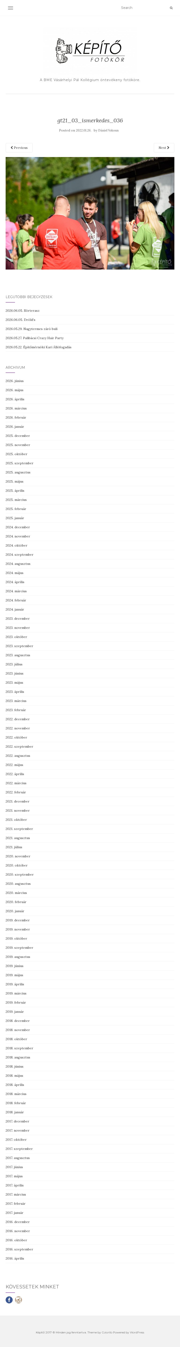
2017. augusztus (18, 1158)
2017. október (16, 1139)
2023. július (14, 664)
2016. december (18, 1222)
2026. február (16, 417)
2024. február (16, 600)
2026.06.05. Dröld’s (20, 320)
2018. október (16, 1039)
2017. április (15, 1185)
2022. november (18, 728)
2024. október (16, 545)
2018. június (14, 1066)
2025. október (16, 454)
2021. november (18, 810)
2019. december (18, 920)
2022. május (14, 765)
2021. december (18, 801)
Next (163, 148)
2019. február (16, 1002)
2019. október (16, 938)
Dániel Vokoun (108, 130)
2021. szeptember (19, 829)
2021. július (14, 847)
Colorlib (107, 1332)
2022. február (16, 792)
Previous (20, 148)
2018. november (18, 1030)
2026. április (15, 399)
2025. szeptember (20, 463)
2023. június (14, 673)
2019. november (18, 929)
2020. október (17, 865)
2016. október (16, 1240)
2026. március (16, 408)
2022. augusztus (18, 756)
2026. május (14, 390)
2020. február (16, 902)
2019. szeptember (19, 948)
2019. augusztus (18, 957)
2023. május (14, 682)
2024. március (16, 591)
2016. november (18, 1231)
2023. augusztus (18, 655)
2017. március (16, 1194)
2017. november (18, 1130)
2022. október (16, 737)
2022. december (18, 719)
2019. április (15, 984)
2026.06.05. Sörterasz (23, 310)
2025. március (16, 500)
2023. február (16, 710)
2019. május (14, 975)
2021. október (16, 820)
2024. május (14, 573)
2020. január (15, 911)
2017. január (14, 1213)
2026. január (15, 426)
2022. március (16, 783)
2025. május (14, 481)
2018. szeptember (19, 1048)
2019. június (14, 966)
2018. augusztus (18, 1057)
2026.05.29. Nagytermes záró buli (31, 329)
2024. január (15, 609)
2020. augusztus (18, 884)
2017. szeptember (19, 1149)
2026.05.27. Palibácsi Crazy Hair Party (35, 338)
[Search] (171, 7)
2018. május (14, 1075)
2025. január (15, 518)
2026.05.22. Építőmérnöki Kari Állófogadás (38, 347)
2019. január (15, 1011)
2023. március (16, 701)
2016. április (15, 1258)
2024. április (15, 582)
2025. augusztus (18, 472)
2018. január (15, 1112)
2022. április (15, 774)
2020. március (16, 893)
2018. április (15, 1085)
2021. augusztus (18, 838)
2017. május (14, 1176)
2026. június (15, 381)
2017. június (14, 1167)
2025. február (16, 509)
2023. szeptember (19, 646)
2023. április (15, 692)
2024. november (18, 536)
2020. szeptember (20, 874)
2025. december (18, 436)
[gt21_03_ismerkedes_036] (90, 213)
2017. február (16, 1203)
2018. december (18, 1021)
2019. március (16, 993)
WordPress (137, 1332)
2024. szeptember (20, 554)
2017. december (17, 1121)
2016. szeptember (19, 1249)
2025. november (18, 445)
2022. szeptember (19, 746)
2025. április (15, 490)
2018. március (16, 1094)
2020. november (18, 856)
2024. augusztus (18, 564)
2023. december (18, 618)
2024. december (18, 527)
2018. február (16, 1103)
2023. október (16, 637)
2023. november (18, 628)
